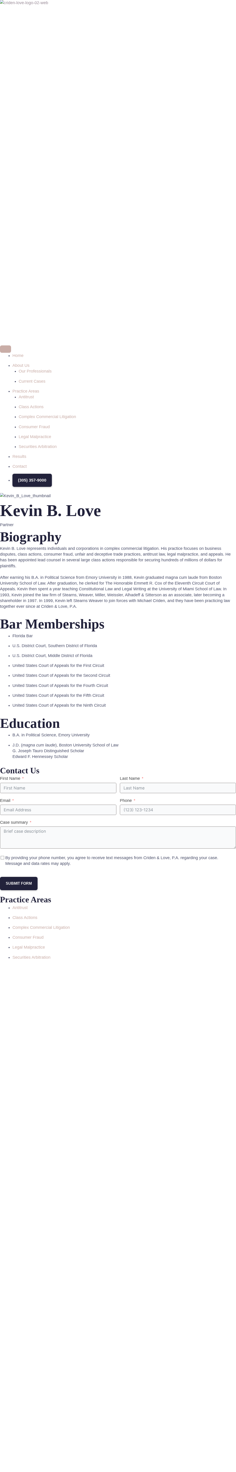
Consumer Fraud (28, 937)
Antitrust (20, 907)
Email (5, 800)
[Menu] (5, 349)
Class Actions (24, 917)
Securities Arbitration (31, 957)
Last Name (130, 778)
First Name (10, 778)
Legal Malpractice (28, 947)
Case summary (14, 822)
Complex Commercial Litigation (41, 927)
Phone (126, 800)
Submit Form (19, 883)
